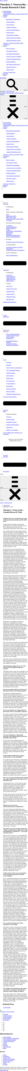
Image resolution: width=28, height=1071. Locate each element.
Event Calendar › (10, 337)
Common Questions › (11, 27)
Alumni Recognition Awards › (13, 40)
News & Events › (10, 381)
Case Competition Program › (13, 334)
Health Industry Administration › (14, 231)
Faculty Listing (6, 1057)
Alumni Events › (10, 32)
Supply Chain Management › (13, 236)
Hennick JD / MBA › (11, 216)
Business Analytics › (11, 228)
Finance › (8, 229)
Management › (9, 232)
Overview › (6, 43)
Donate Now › (12, 72)
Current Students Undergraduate (11, 1038)
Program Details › (10, 419)
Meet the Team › (10, 281)
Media (4, 75)
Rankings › (9, 365)
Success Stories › (10, 24)
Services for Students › (11, 343)
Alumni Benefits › (10, 22)
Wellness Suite (6, 1062)
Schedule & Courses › (11, 422)
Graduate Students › (20, 14)
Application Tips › (10, 291)
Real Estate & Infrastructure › (13, 235)
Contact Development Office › (13, 59)
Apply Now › (9, 275)
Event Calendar (7, 1018)
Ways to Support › (10, 48)
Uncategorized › (7, 1007)
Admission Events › (11, 279)
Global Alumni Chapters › (12, 35)
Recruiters (5, 73)
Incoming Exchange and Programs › (15, 242)
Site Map (5, 1064)
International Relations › (12, 341)
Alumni (5, 16)
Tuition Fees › (9, 427)
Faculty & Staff (7, 1047)
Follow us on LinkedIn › (12, 430)
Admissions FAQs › (11, 276)
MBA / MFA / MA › (11, 217)
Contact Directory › (11, 383)
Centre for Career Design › (12, 335)
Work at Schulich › (10, 391)
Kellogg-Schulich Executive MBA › (15, 219)
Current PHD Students (8, 1041)
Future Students (7, 11)
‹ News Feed (6, 505)
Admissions (6, 1056)
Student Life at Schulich (9, 1059)
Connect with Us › (10, 294)
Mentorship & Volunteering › (13, 19)
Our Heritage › (9, 386)
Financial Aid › (10, 338)
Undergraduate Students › (9, 14)
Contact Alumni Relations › (13, 30)
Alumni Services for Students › (13, 38)
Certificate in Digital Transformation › (15, 250)
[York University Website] (7, 1011)
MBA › (8, 214)
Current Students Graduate (9, 1040)
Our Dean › (9, 362)
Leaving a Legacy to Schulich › (14, 56)
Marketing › (9, 234)
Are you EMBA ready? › (9, 432)
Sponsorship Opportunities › (13, 54)
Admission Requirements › (12, 424)
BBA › (8, 209)
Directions (5, 1014)
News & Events (8, 502)
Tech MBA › (9, 220)
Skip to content (3, 0)
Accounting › (9, 225)
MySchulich (3, 77)
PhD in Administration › (12, 255)
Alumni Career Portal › (14, 43)
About (1, 502)
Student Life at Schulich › (12, 345)
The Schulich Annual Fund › (13, 64)
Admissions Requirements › (10, 302)
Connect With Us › (10, 278)
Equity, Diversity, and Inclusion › (14, 367)
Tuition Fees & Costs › (11, 288)
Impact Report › (10, 375)
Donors (5, 46)
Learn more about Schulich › (10, 396)
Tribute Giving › (10, 69)
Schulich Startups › (10, 373)
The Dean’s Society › (11, 67)
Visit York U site (4, 1070)
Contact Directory (7, 1017)
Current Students (7, 12)
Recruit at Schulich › (11, 389)
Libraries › (8, 342)
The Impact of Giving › (12, 51)
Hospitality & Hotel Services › (13, 394)
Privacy (5, 1063)
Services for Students (8, 1060)
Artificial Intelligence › (11, 227)
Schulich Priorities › (11, 61)
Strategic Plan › (10, 378)
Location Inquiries (7, 1015)
